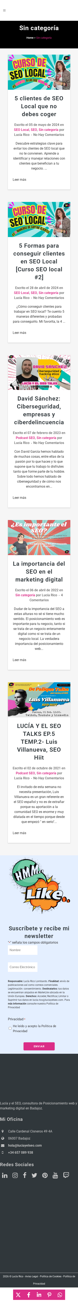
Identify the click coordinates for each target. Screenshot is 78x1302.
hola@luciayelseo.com (25, 1145)
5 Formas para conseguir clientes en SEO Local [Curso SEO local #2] (39, 261)
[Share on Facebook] (29, 1295)
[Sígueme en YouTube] (55, 1176)
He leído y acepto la (34, 1028)
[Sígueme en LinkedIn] (5, 1176)
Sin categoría (48, 130)
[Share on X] (18, 1295)
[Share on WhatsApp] (60, 1295)
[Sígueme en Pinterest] (45, 1176)
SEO (34, 130)
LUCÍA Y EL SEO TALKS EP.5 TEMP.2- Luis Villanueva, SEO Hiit (39, 742)
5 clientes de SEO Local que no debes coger (39, 106)
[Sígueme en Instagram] (15, 1176)
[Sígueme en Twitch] (66, 1176)
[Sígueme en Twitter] (34, 1176)
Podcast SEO (25, 438)
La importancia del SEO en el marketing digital (39, 571)
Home (29, 37)
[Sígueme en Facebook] (25, 1176)
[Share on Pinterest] (49, 1295)
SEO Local (21, 130)
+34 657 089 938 (20, 1152)
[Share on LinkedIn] (39, 1295)
